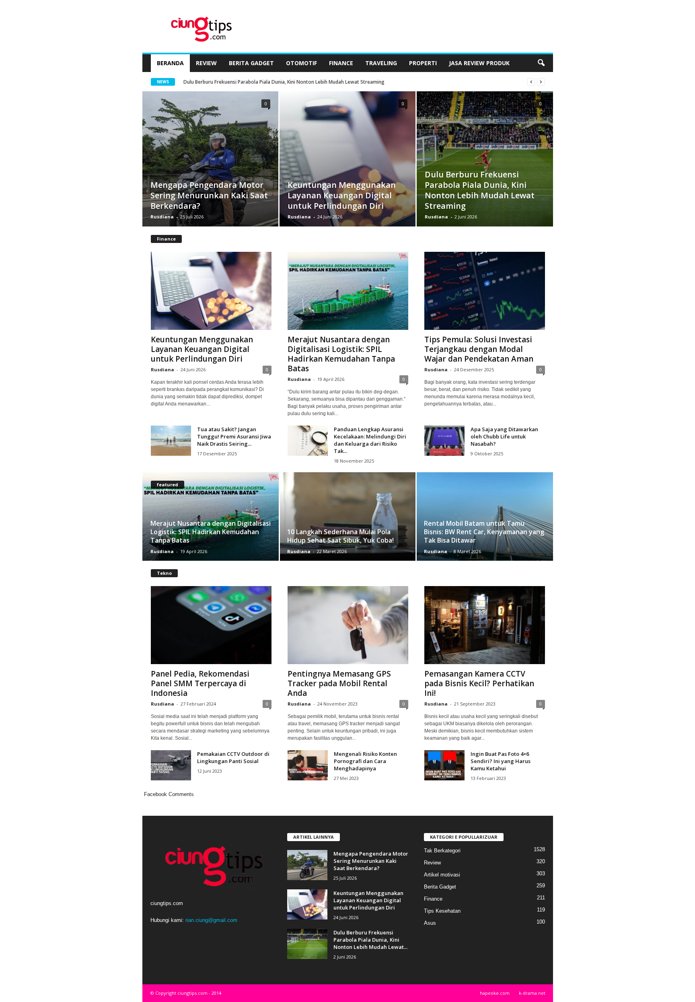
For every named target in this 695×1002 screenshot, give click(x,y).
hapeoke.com (495, 993)
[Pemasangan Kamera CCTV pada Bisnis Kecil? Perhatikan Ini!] (484, 625)
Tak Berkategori (442, 851)
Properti (423, 63)
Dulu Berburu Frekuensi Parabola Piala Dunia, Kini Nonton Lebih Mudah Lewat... (370, 940)
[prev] (531, 82)
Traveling (381, 63)
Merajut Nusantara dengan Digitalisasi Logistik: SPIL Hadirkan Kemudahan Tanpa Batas (341, 354)
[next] (541, 82)
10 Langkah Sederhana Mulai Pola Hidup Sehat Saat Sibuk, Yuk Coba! (340, 536)
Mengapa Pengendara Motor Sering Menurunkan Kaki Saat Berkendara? (267, 81)
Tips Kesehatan (442, 911)
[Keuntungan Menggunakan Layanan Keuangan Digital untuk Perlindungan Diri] (347, 171)
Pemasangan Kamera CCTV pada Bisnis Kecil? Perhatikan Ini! (479, 683)
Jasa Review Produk (479, 63)
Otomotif (301, 63)
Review (206, 63)
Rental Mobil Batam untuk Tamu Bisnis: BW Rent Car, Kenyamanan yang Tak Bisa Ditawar (484, 532)
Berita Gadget (251, 63)
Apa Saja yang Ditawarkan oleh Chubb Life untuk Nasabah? (504, 436)
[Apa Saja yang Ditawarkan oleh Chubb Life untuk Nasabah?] (444, 441)
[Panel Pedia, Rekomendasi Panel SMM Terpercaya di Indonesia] (211, 625)
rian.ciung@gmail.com (211, 920)
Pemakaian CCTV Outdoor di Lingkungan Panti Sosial (233, 757)
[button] (541, 63)
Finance (341, 63)
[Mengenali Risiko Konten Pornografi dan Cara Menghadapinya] (308, 765)
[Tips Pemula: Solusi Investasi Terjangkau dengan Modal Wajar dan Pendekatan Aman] (484, 291)
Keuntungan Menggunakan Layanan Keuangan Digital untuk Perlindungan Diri (342, 195)
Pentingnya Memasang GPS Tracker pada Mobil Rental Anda (339, 683)
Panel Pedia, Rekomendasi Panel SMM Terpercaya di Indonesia (200, 683)
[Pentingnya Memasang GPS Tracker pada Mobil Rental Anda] (348, 625)
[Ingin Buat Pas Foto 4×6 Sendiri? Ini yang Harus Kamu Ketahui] (444, 765)
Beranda (170, 63)
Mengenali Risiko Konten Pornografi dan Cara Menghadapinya (365, 761)
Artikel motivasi (442, 875)
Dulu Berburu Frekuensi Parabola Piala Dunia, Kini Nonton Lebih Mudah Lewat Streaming (480, 190)
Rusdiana (162, 217)
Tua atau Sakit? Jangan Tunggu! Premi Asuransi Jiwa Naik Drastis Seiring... (234, 436)
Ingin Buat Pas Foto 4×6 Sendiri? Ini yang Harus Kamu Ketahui (501, 761)
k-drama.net (532, 993)
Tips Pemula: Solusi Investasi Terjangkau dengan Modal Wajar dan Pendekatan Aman (478, 349)
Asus (430, 923)
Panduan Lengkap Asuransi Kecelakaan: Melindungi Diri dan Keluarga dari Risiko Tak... (370, 440)
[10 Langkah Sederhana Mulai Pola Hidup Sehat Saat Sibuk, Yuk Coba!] (347, 516)
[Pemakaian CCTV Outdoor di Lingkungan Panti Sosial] (171, 765)
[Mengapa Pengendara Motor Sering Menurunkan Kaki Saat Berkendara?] (210, 171)
